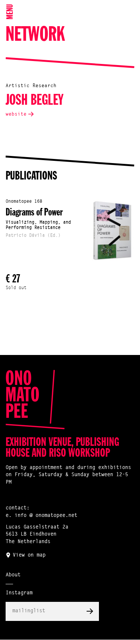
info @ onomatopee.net (46, 515)
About (13, 575)
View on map (29, 555)
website (16, 114)
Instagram (19, 593)
